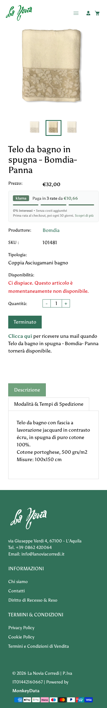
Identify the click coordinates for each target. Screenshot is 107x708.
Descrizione (27, 390)
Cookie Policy (21, 637)
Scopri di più (84, 215)
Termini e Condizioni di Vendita (38, 646)
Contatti (16, 590)
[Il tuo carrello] (97, 13)
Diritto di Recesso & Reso (32, 600)
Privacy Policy (21, 627)
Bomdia (51, 230)
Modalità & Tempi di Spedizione (48, 404)
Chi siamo (18, 581)
